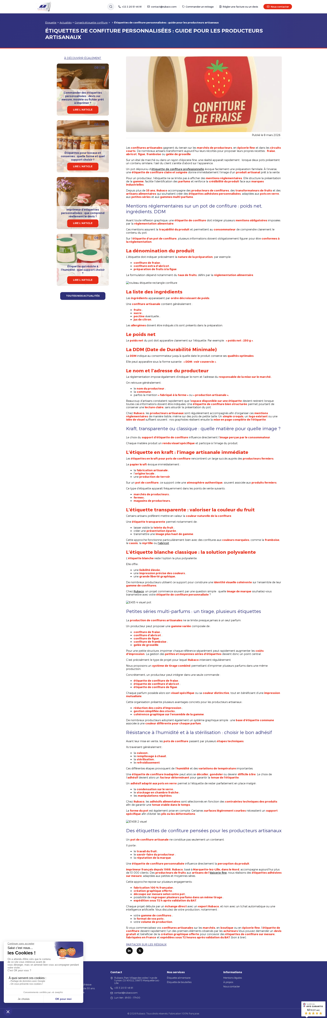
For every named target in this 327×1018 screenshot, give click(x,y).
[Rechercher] (110, 6)
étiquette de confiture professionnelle (177, 169)
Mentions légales (232, 977)
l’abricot (163, 543)
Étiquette (50, 22)
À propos (228, 982)
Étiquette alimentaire (178, 977)
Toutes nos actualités (83, 295)
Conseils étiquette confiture (91, 22)
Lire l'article (83, 109)
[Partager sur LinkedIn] (129, 950)
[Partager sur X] (140, 950)
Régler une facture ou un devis (240, 6)
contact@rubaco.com (164, 6)
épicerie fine (218, 872)
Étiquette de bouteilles (179, 982)
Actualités (66, 22)
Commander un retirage (200, 6)
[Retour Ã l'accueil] (43, 6)
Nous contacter (280, 6)
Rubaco (139, 591)
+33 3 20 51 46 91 (132, 6)
